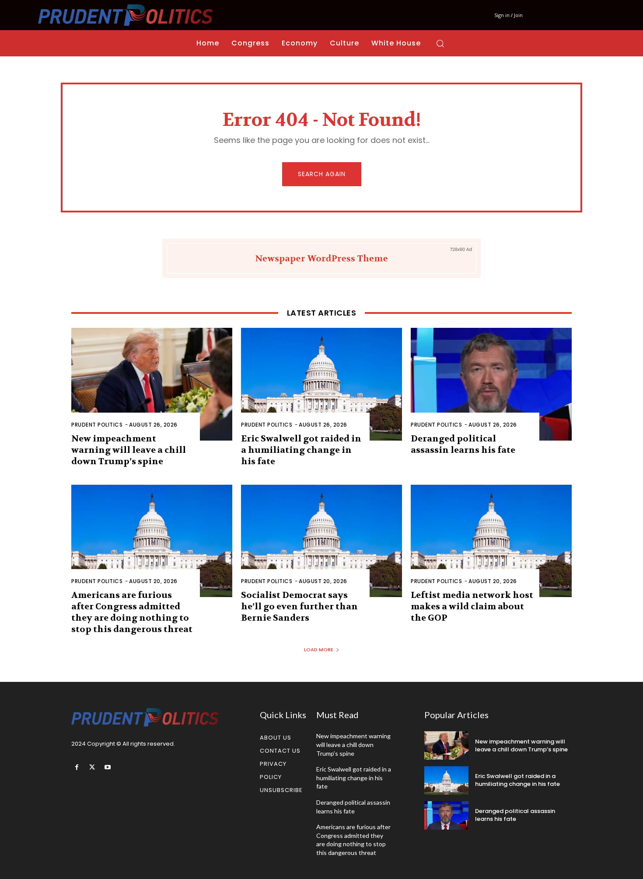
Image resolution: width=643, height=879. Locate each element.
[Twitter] (92, 767)
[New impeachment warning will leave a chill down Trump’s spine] (151, 384)
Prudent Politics (96, 424)
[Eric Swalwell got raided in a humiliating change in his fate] (321, 384)
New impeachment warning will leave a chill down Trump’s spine (128, 450)
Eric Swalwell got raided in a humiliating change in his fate (301, 450)
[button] (440, 43)
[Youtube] (107, 767)
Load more (318, 649)
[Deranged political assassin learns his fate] (491, 384)
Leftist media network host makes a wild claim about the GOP (472, 606)
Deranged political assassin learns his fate (463, 444)
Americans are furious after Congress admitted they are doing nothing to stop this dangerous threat (131, 612)
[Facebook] (76, 767)
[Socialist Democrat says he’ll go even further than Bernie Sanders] (321, 541)
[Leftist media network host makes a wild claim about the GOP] (491, 541)
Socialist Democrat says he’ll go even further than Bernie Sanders (299, 606)
